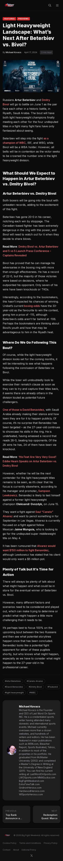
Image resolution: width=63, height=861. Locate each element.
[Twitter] (31, 855)
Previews (23, 19)
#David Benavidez (14, 687)
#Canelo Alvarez (35, 681)
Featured (9, 19)
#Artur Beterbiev (13, 681)
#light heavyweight (14, 692)
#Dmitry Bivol (35, 687)
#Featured (53, 687)
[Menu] (57, 5)
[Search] (50, 5)
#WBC (32, 692)
